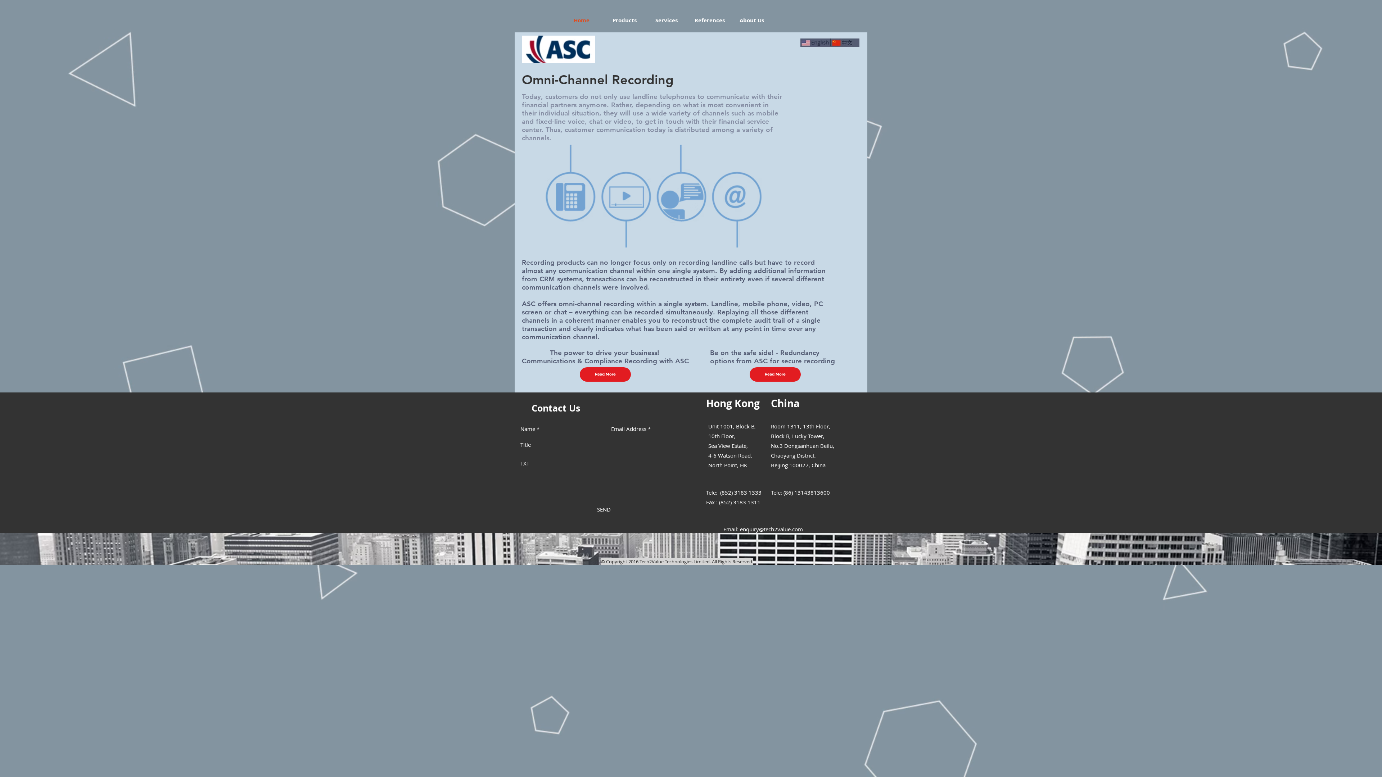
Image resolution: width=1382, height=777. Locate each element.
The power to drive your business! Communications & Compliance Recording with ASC (605, 357)
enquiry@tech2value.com (771, 529)
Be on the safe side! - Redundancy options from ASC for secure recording (772, 357)
